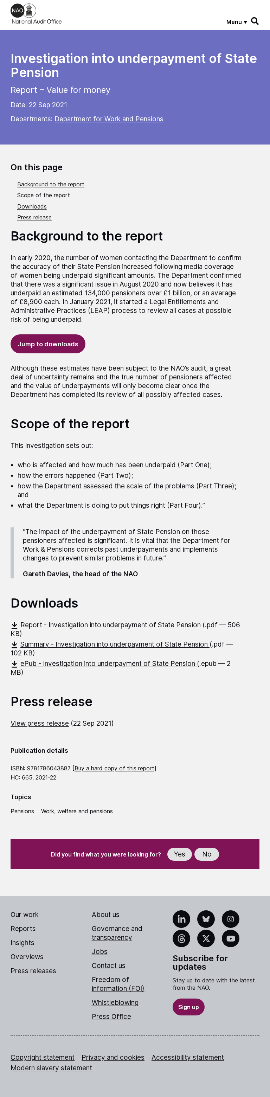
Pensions (22, 811)
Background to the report (50, 184)
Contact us (109, 966)
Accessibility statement (188, 1057)
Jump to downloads (48, 344)
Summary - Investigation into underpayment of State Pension (115, 644)
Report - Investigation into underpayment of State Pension (111, 625)
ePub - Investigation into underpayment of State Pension (108, 664)
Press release (34, 217)
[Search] (255, 21)
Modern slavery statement (51, 1068)
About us (106, 915)
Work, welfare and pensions (77, 811)
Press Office (111, 1017)
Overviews (27, 957)
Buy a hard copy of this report (114, 768)
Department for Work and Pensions (108, 119)
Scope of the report (43, 195)
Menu (234, 21)
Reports (23, 929)
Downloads (32, 206)
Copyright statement (43, 1057)
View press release (40, 723)
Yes (179, 854)
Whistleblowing (115, 1003)
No (207, 854)
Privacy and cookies (113, 1057)
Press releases (33, 971)
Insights (22, 943)
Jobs (100, 952)
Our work (25, 915)
